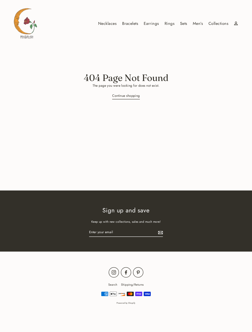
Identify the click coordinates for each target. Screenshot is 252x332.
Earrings (151, 23)
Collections (218, 23)
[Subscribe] (160, 232)
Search (112, 284)
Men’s (198, 23)
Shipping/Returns (132, 284)
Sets (183, 23)
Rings (170, 23)
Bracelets (130, 23)
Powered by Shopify (126, 302)
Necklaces (107, 23)
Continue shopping (126, 95)
